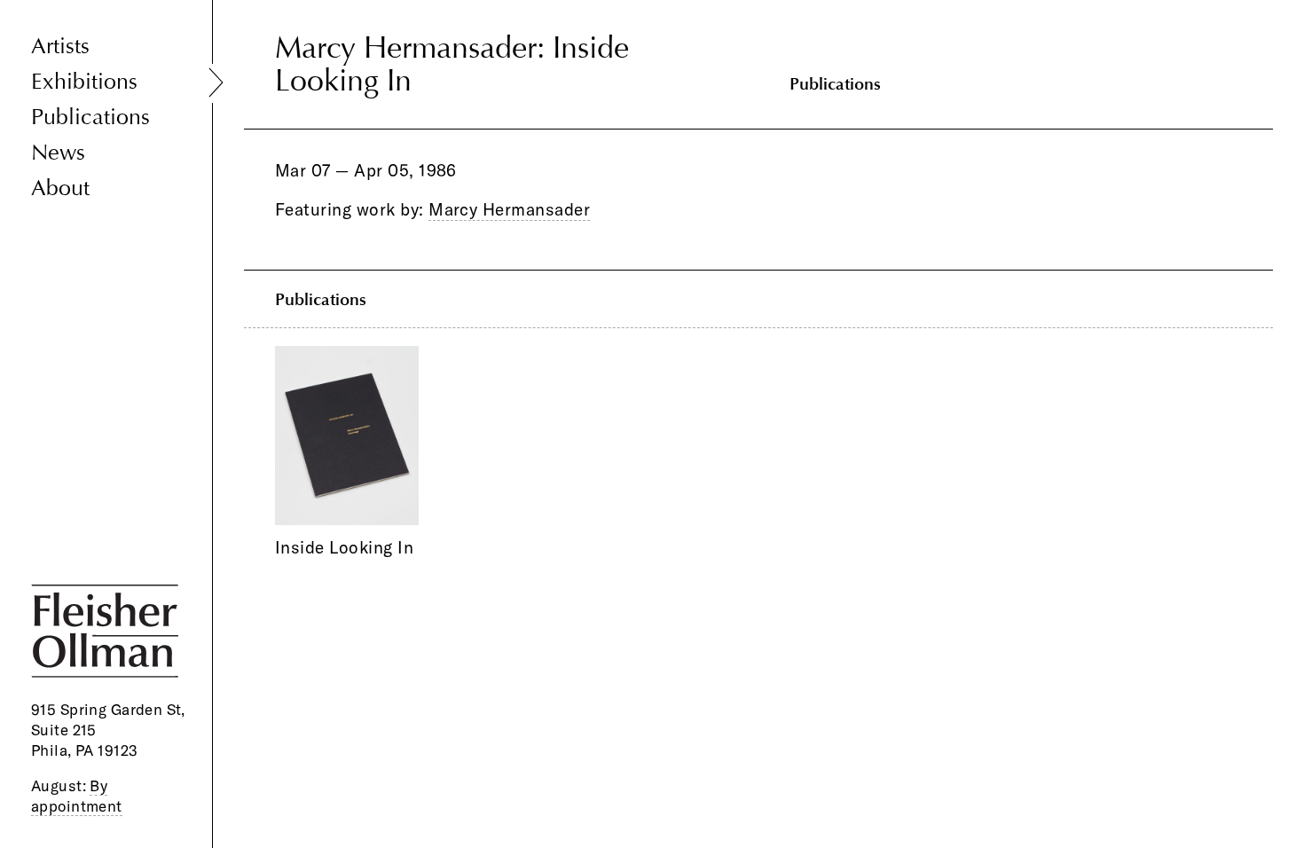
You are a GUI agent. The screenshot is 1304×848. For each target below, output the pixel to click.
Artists (60, 46)
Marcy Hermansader (509, 209)
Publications (90, 117)
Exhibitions (84, 82)
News (58, 153)
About (60, 188)
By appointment (76, 795)
